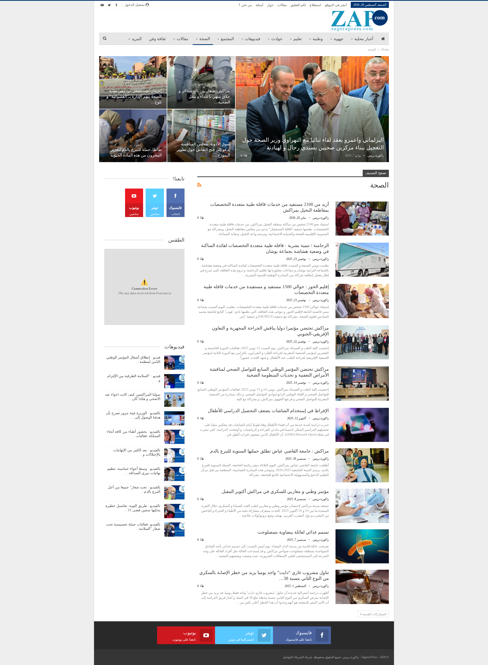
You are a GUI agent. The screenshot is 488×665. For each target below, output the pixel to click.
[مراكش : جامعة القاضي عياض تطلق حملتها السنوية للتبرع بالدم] (362, 465)
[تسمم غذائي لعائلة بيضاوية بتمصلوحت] (362, 546)
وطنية (318, 39)
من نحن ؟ (245, 5)
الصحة (204, 39)
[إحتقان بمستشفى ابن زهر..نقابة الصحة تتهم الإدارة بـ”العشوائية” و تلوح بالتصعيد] (133, 82)
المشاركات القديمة (374, 614)
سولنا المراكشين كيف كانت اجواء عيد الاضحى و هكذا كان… (132, 397)
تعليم (297, 39)
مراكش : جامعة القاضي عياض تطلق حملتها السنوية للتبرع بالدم (269, 451)
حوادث (276, 39)
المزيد (137, 39)
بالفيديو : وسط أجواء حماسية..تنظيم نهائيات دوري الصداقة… (133, 471)
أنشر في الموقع (336, 5)
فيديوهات (252, 39)
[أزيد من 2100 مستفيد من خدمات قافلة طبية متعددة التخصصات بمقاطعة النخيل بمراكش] (362, 219)
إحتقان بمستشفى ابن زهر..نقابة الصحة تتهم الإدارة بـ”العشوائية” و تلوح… (134, 96)
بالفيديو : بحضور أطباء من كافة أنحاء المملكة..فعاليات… (133, 434)
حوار (270, 5)
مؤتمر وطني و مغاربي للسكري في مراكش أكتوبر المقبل (275, 491)
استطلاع (315, 5)
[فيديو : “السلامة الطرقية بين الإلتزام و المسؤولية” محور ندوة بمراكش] (174, 381)
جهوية (338, 39)
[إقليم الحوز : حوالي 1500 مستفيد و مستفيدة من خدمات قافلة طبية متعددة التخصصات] (362, 301)
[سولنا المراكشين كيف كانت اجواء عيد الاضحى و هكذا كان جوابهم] (174, 400)
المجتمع (227, 39)
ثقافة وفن (157, 39)
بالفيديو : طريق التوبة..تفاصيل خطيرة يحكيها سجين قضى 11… (132, 508)
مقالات (282, 5)
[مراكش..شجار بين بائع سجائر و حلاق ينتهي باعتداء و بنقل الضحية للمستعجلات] (201, 82)
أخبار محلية (363, 39)
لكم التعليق (298, 5)
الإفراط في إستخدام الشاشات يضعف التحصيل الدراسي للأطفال (268, 410)
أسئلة (259, 5)
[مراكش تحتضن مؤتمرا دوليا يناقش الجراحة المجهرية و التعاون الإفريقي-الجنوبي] (362, 342)
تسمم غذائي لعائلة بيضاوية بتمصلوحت (293, 532)
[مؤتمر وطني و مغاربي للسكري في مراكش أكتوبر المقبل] (362, 506)
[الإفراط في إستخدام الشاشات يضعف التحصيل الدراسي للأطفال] (362, 425)
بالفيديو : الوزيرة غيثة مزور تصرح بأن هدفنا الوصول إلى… (133, 415)
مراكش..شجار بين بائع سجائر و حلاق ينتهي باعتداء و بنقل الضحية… (204, 96)
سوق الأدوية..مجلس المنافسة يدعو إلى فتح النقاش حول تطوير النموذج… (203, 149)
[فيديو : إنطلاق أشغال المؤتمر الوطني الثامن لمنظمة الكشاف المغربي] (174, 362)
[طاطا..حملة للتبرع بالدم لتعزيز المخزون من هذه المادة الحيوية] (133, 135)
